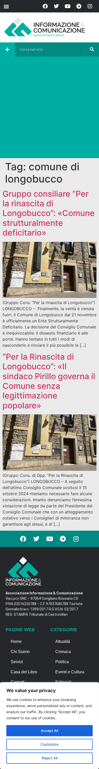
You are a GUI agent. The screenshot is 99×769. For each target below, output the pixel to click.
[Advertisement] (49, 108)
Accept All (49, 730)
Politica (62, 662)
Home (16, 641)
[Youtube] (67, 6)
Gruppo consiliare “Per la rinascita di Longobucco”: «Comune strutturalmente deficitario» (49, 213)
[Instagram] (90, 6)
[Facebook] (45, 6)
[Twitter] (56, 6)
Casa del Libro (24, 672)
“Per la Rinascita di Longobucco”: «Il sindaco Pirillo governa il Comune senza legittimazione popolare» (49, 381)
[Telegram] (79, 6)
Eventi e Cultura (69, 672)
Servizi (17, 662)
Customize (49, 744)
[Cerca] (92, 49)
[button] (6, 6)
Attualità (62, 641)
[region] (49, 725)
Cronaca (63, 651)
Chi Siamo (20, 651)
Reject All (49, 758)
